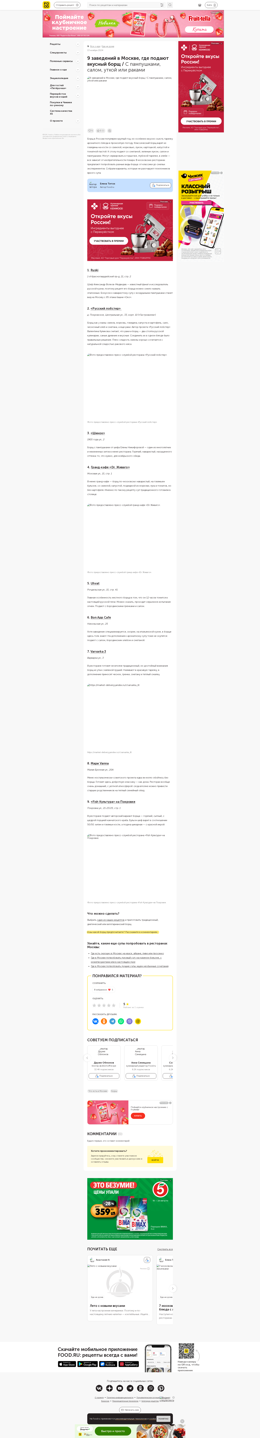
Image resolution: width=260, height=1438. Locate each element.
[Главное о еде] (78, 70)
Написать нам (132, 1410)
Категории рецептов (150, 1401)
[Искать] (170, 5)
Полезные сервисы (61, 61)
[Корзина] (199, 5)
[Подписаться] (147, 1260)
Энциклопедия (59, 78)
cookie (152, 1418)
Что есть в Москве (97, 1091)
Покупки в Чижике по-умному (61, 104)
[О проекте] (78, 121)
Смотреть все (165, 1249)
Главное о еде (58, 69)
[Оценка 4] (108, 1005)
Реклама (143, 1269)
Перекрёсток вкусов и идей (58, 95)
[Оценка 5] (113, 1005)
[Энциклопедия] (78, 78)
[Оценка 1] (94, 1005)
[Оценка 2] (99, 1005)
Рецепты (55, 44)
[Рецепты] (78, 44)
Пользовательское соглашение (149, 1397)
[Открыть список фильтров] (162, 5)
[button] (87, 1057)
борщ (114, 1091)
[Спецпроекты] (78, 52)
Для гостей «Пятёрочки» (58, 87)
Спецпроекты (58, 52)
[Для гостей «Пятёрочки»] (78, 87)
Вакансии (105, 1401)
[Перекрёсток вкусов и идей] (78, 95)
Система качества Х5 (61, 112)
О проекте (56, 120)
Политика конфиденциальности (120, 1397)
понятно (163, 1419)
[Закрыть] (173, 1397)
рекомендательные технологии (131, 1418)
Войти (155, 1160)
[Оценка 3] (104, 1005)
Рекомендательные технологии (125, 1401)
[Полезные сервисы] (78, 61)
